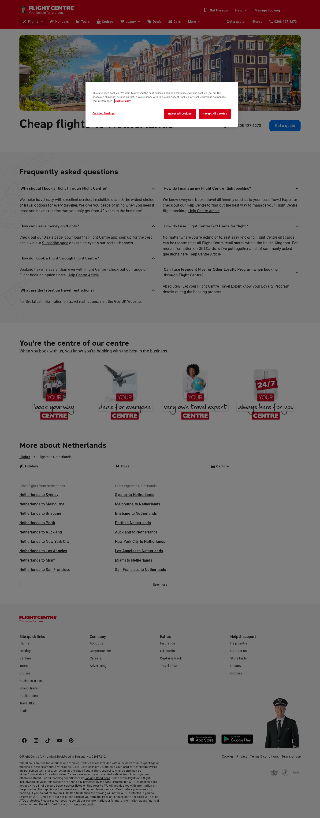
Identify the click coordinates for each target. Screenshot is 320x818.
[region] (162, 104)
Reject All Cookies (180, 113)
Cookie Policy (123, 101)
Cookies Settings (104, 113)
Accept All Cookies (215, 113)
